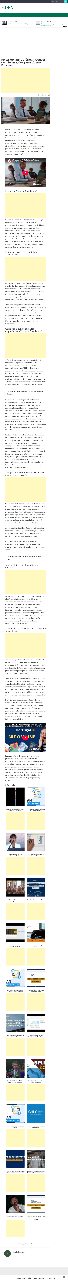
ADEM (8, 7)
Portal (13, 95)
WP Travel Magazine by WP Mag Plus (42, 1278)
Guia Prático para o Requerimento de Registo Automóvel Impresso (53, 24)
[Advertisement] (34, 42)
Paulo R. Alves (19, 1252)
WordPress (25, 1278)
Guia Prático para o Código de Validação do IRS (20, 24)
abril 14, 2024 (6, 95)
